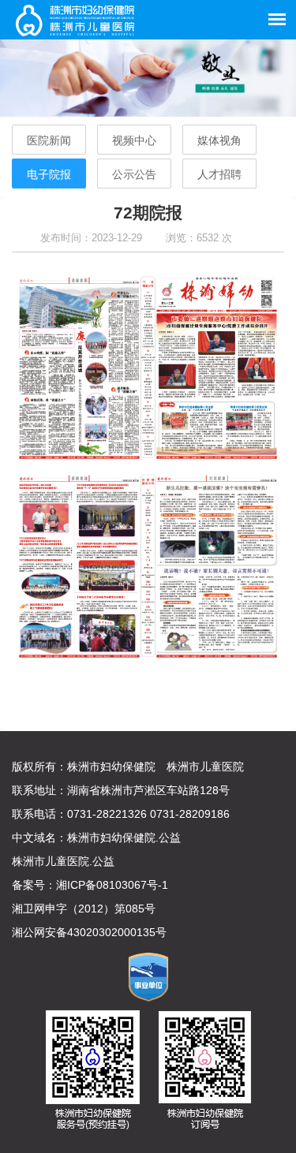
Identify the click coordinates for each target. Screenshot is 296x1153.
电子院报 (49, 174)
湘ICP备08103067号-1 (112, 885)
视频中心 (134, 140)
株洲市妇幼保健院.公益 (124, 837)
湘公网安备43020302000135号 (89, 932)
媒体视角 (219, 140)
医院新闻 (49, 140)
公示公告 (134, 174)
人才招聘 (219, 174)
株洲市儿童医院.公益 (63, 861)
